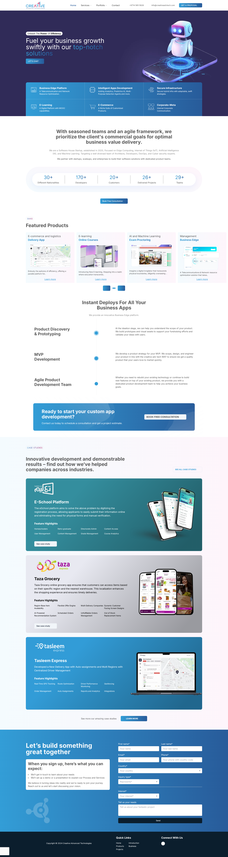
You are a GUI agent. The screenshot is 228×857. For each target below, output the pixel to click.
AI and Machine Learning (144, 236)
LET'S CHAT (33, 61)
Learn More (132, 718)
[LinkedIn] (163, 843)
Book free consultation (112, 201)
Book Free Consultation (162, 417)
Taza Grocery (47, 578)
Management (188, 236)
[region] (127, 257)
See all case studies (185, 469)
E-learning (85, 236)
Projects (119, 849)
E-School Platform (51, 502)
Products (120, 846)
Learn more (50, 279)
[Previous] (106, 288)
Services (85, 5)
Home (73, 5)
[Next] (121, 288)
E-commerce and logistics (44, 236)
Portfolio (100, 5)
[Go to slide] (114, 288)
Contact (116, 5)
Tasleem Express (50, 660)
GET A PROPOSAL (189, 5)
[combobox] (160, 770)
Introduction (134, 843)
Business (132, 846)
